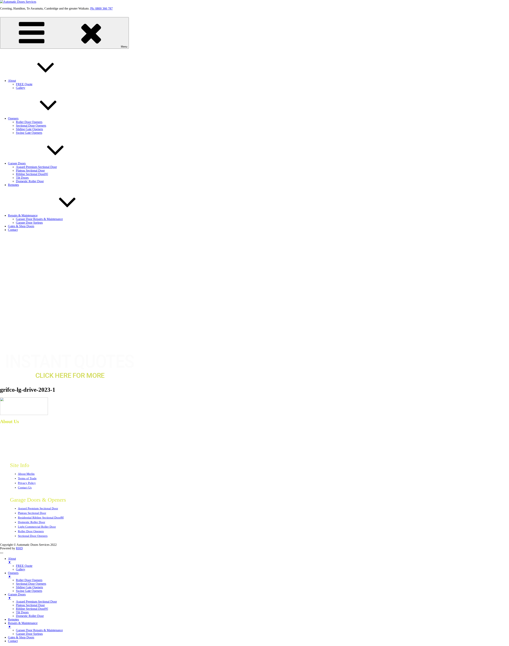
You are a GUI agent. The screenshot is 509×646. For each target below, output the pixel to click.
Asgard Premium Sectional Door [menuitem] (36, 601)
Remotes (13, 185)
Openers (13, 118)
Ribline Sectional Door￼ (32, 174)
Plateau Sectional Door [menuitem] (30, 605)
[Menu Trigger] (1, 553)
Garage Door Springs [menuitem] (29, 633)
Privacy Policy (27, 483)
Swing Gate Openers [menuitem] (29, 591)
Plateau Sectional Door (30, 170)
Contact (13, 229)
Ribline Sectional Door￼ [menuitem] (32, 608)
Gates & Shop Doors (21, 226)
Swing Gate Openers (29, 132)
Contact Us (25, 487)
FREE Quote (24, 84)
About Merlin (26, 473)
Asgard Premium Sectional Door (36, 167)
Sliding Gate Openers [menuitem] (29, 587)
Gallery (20, 87)
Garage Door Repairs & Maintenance (39, 219)
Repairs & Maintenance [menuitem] (23, 624)
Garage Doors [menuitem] (17, 596)
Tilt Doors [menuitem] (22, 612)
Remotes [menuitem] (13, 619)
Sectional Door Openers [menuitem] (31, 583)
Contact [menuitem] (13, 641)
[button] (254, 341)
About (12, 80)
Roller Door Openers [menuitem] (29, 580)
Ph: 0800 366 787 (101, 8)
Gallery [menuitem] (20, 569)
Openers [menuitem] (13, 574)
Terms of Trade (27, 478)
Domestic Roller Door (30, 181)
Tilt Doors (22, 177)
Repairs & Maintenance (23, 215)
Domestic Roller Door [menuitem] (30, 616)
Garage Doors (17, 163)
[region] (254, 293)
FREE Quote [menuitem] (24, 565)
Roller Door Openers (29, 122)
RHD (19, 548)
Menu (124, 46)
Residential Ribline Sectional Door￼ (41, 517)
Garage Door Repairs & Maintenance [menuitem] (39, 630)
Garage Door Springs (29, 222)
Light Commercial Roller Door (37, 526)
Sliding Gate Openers (29, 129)
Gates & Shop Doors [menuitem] (21, 637)
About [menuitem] (12, 560)
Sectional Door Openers (31, 125)
